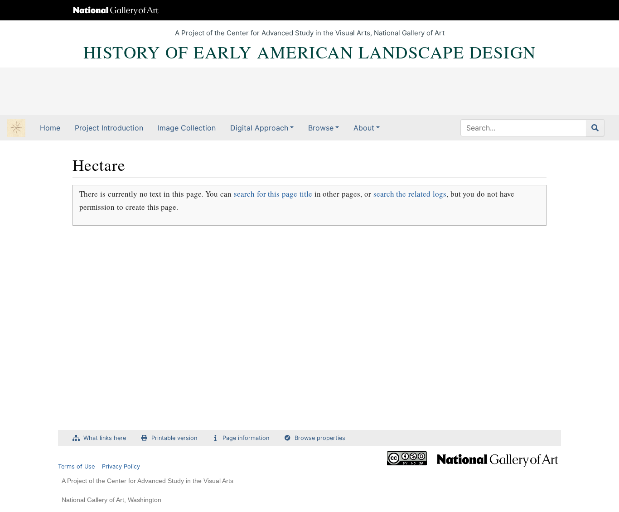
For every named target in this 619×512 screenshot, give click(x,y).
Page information (245, 438)
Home (50, 127)
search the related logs (409, 193)
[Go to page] (595, 127)
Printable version (174, 438)
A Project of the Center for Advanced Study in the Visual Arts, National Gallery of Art (310, 33)
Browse (321, 127)
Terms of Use (76, 466)
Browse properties (320, 438)
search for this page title (273, 193)
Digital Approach (259, 127)
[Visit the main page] (16, 128)
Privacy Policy (121, 466)
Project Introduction (109, 127)
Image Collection (187, 127)
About (363, 127)
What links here (104, 438)
